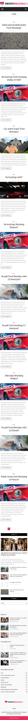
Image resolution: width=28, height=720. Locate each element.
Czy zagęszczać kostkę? (15, 582)
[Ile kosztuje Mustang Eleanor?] (14, 240)
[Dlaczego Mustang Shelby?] (14, 391)
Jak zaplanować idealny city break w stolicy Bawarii (18, 568)
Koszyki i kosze (4, 682)
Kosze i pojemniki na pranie (8, 675)
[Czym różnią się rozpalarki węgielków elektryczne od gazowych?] (5, 577)
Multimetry (3, 687)
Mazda (2, 680)
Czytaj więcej (6, 68)
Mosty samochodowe (6, 684)
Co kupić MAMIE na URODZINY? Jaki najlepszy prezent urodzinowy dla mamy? (18, 654)
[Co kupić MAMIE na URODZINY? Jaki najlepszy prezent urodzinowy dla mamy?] (5, 655)
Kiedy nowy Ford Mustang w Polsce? (14, 478)
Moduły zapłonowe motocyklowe (9, 689)
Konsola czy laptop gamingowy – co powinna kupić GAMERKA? (18, 661)
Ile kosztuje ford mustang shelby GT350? (14, 78)
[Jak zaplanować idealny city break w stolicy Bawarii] (5, 569)
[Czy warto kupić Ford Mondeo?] (14, 144)
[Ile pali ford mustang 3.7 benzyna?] (14, 341)
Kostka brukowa (5, 677)
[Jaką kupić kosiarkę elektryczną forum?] (5, 647)
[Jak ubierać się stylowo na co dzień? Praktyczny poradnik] (14, 544)
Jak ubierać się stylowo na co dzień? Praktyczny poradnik (14, 554)
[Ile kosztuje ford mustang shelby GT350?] (14, 92)
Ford (13, 22)
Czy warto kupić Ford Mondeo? (14, 130)
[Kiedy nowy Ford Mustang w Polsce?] (14, 492)
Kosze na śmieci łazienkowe (8, 692)
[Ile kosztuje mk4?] (14, 190)
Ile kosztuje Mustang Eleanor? (14, 226)
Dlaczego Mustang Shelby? (14, 377)
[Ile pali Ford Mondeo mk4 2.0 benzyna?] (14, 292)
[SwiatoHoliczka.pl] (14, 3)
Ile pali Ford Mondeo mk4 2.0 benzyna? (14, 278)
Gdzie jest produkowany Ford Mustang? (14, 26)
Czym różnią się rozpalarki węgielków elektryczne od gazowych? (18, 575)
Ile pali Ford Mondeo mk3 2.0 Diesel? (14, 429)
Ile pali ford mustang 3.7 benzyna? (14, 327)
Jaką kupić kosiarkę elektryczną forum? (17, 646)
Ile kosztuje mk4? (14, 177)
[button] (26, 9)
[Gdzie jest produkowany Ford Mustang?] (14, 40)
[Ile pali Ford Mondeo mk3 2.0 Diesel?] (14, 443)
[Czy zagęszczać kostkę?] (5, 584)
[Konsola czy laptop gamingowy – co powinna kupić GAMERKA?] (5, 662)
